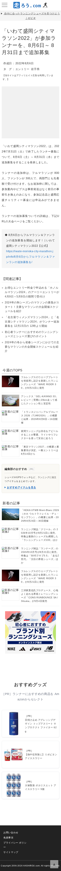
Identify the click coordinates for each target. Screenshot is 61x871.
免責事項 (8, 837)
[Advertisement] (30, 108)
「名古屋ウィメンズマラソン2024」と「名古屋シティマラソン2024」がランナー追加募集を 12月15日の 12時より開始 (32, 321)
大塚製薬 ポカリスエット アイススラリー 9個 (40, 787)
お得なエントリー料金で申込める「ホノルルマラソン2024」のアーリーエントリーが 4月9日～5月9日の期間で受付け (32, 292)
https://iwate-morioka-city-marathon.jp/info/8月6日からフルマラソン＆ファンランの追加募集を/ (30, 257)
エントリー (22, 69)
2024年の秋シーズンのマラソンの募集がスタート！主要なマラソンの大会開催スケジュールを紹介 (32, 307)
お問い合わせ (10, 832)
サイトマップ (10, 852)
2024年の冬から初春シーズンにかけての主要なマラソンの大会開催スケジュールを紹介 (32, 346)
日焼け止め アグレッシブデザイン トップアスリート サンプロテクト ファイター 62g (41, 726)
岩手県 (35, 69)
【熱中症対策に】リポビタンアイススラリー (41, 756)
